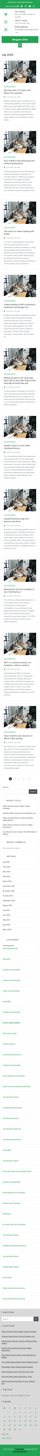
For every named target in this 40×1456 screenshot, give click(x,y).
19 (30, 1421)
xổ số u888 (7, 1150)
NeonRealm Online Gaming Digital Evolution (17, 1367)
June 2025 (6, 915)
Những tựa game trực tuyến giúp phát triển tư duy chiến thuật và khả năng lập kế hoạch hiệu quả (20, 380)
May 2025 (6, 920)
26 (30, 1425)
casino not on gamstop (11, 991)
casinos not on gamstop (11, 969)
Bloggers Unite (20, 39)
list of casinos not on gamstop (14, 1076)
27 (36, 1425)
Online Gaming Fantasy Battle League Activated (16, 807)
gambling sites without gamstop (14, 1245)
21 (4, 1425)
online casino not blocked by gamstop (17, 1086)
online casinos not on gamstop (14, 1288)
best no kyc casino (10, 1033)
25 (25, 1425)
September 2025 (9, 901)
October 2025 (8, 896)
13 (35, 1417)
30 (15, 1429)
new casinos (7, 1277)
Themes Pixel (19, 1449)
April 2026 (6, 876)
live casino (6, 959)
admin (18, 97)
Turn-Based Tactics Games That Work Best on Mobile (20, 833)
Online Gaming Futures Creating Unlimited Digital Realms (18, 819)
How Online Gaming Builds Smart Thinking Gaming (20, 1362)
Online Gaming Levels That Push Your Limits (18, 1372)
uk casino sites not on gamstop (14, 1224)
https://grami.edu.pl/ (10, 948)
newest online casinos (11, 1267)
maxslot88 (6, 1001)
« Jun (4, 1438)
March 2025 (7, 929)
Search (6, 787)
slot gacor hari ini (9, 1044)
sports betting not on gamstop (14, 1192)
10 (20, 1417)
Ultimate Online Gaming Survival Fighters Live (19, 813)
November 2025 (9, 891)
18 (25, 1421)
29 (9, 1429)
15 (9, 1421)
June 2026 (6, 867)
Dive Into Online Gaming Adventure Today (17, 1377)
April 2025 (6, 925)
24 (20, 1425)
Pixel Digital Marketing (20, 1451)
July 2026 (6, 862)
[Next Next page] (28, 778)
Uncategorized (9, 86)
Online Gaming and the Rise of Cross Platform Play (18, 1382)
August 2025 (7, 905)
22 (9, 1425)
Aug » (9, 1438)
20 (36, 1421)
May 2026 (6, 872)
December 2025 (9, 886)
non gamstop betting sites (12, 1107)
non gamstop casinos (10, 1097)
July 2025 (6, 910)
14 (4, 1421)
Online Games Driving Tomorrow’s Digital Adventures (17, 826)
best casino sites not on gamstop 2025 (17, 1171)
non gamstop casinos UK (12, 1054)
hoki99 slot (7, 1214)
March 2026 (7, 881)
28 (4, 1429)
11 (25, 1417)
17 (20, 1421)
